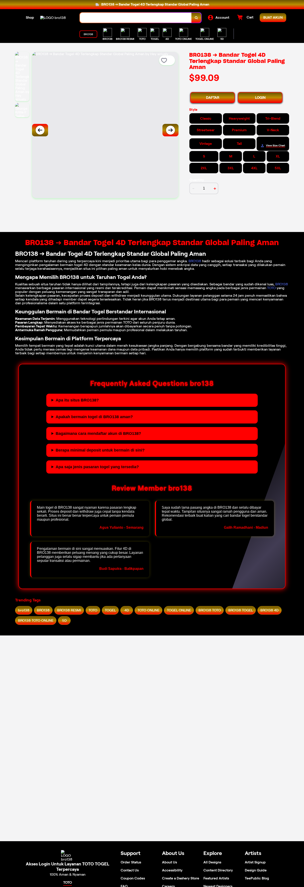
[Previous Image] (40, 130)
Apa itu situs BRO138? (77, 400)
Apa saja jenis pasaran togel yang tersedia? (97, 467)
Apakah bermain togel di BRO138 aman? (94, 417)
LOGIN (260, 97)
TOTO (271, 288)
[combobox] (136, 18)
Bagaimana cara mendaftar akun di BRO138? (98, 433)
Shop (30, 17)
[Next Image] (170, 130)
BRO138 (194, 261)
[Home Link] (53, 18)
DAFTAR (212, 97)
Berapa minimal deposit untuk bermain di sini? (100, 450)
